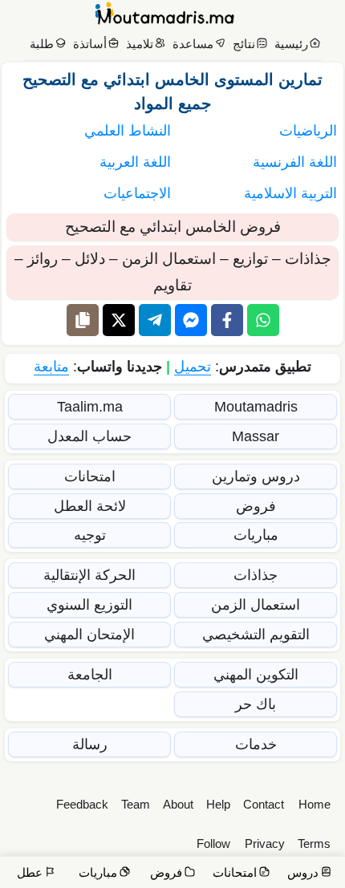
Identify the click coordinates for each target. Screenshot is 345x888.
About (178, 804)
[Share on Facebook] (227, 320)
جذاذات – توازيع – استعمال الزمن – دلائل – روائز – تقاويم (172, 272)
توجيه (90, 535)
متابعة (51, 367)
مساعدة (192, 44)
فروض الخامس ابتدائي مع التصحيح (173, 226)
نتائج (244, 44)
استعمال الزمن (255, 605)
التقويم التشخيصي (256, 634)
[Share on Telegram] (155, 320)
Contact (263, 804)
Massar (255, 436)
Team (135, 804)
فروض (256, 506)
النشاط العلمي (127, 131)
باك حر (255, 704)
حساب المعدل (89, 436)
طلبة (42, 44)
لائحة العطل (90, 506)
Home (314, 804)
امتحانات (90, 476)
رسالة (90, 744)
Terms (314, 843)
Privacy (265, 843)
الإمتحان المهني (89, 634)
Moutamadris (256, 407)
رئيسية (291, 44)
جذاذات (255, 575)
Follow (213, 843)
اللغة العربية (135, 162)
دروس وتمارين (256, 476)
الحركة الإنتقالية (89, 575)
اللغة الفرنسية (295, 162)
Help (218, 804)
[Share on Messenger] (191, 320)
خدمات (256, 744)
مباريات (255, 535)
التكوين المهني (255, 675)
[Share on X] (119, 320)
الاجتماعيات (137, 193)
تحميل (192, 367)
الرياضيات (308, 131)
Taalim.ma (90, 407)
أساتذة (90, 44)
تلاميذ (139, 44)
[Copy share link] (83, 320)
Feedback (82, 804)
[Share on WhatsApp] (263, 320)
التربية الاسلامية (290, 193)
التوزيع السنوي (89, 605)
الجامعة (89, 675)
